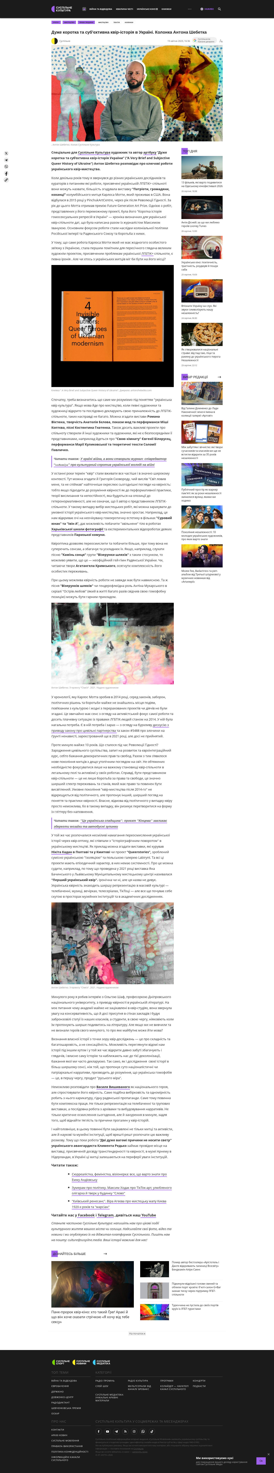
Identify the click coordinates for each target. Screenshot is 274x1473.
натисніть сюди (139, 1451)
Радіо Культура (138, 1380)
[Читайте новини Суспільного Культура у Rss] (125, 1431)
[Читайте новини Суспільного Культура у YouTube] (107, 1431)
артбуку (149, 152)
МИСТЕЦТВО (69, 22)
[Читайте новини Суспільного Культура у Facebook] (98, 1431)
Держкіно (57, 1391)
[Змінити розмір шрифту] (221, 41)
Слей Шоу (101, 1386)
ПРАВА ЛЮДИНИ (86, 22)
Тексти (117, 22)
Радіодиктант (60, 1402)
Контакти (57, 1429)
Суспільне (64, 40)
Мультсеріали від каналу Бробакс (139, 1388)
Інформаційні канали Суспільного (65, 1459)
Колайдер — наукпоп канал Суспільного (174, 1388)
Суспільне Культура (94, 152)
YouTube (148, 1215)
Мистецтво (103, 22)
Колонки (129, 22)
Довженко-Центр (62, 1397)
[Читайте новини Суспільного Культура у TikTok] (152, 1431)
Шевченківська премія (66, 1408)
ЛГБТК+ (56, 22)
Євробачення (60, 1386)
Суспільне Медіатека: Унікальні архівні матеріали (109, 1397)
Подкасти (199, 1386)
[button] (6, 153)
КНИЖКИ (166, 9)
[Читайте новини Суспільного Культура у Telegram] (116, 1431)
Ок (261, 1461)
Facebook (86, 1215)
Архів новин (59, 1435)
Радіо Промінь (104, 1380)
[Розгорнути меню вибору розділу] (84, 9)
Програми (166, 1380)
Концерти (199, 1380)
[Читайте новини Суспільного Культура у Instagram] (134, 1431)
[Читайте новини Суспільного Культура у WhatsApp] (143, 1431)
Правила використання (67, 1446)
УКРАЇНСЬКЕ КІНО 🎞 (147, 9)
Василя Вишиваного (113, 1087)
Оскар (55, 1413)
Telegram (105, 1215)
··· (190, 9)
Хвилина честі (124, 9)
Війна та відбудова (100, 9)
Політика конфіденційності (69, 1451)
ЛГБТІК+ (147, 253)
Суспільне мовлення (65, 1440)
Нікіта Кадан (61, 852)
